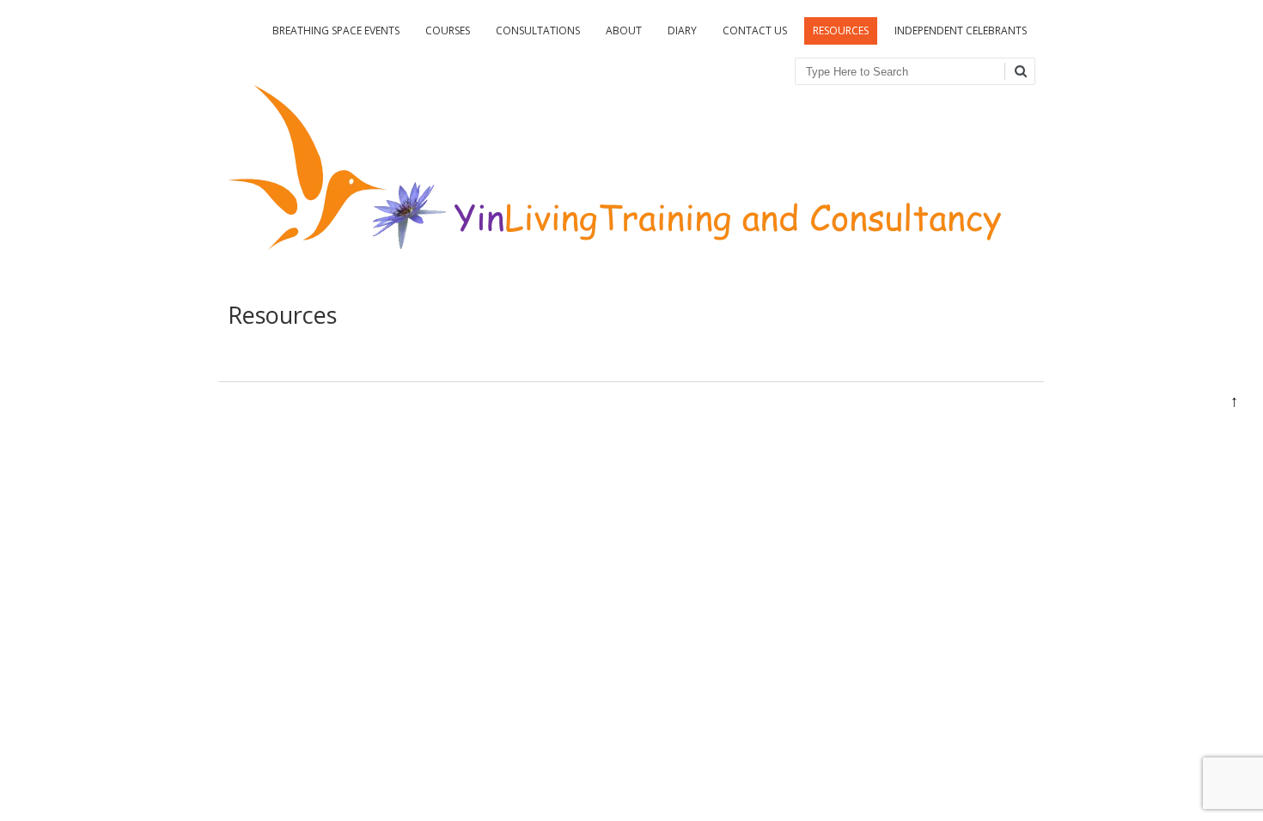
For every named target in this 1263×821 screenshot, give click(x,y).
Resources (841, 30)
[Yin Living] (614, 266)
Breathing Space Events (336, 30)
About (624, 30)
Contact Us (755, 30)
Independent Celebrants (960, 30)
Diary (682, 30)
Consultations (538, 30)
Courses (447, 30)
